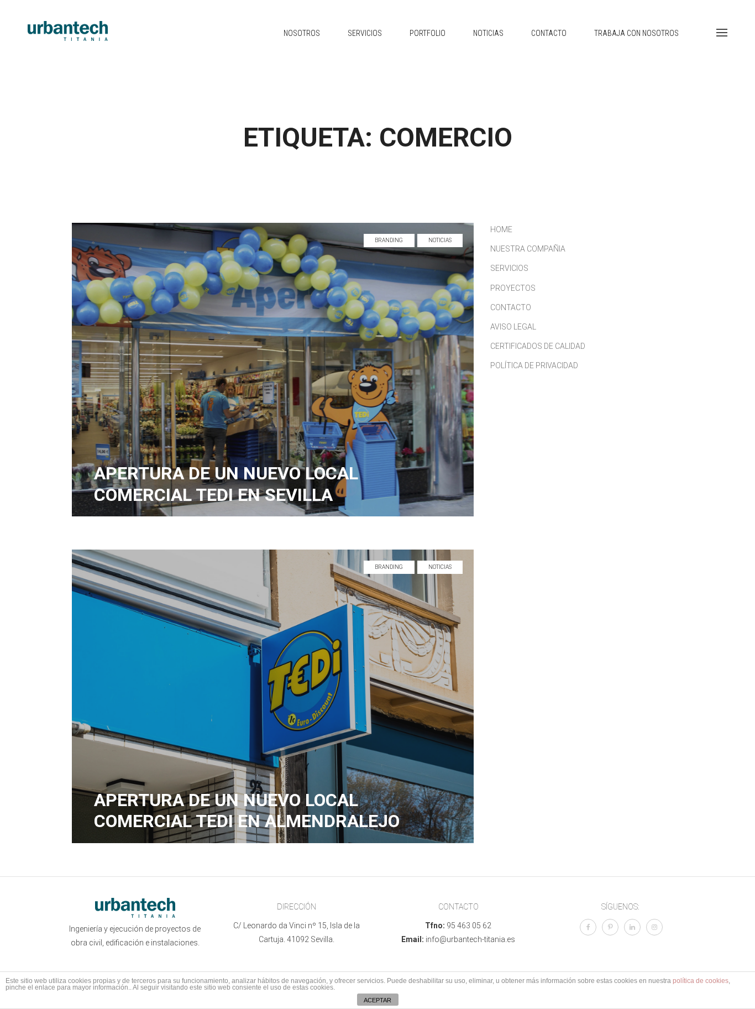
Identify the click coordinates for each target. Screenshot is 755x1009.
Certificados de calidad (537, 346)
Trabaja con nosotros (636, 33)
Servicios (365, 33)
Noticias (488, 33)
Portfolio (427, 33)
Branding (389, 240)
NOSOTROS (302, 33)
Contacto (549, 33)
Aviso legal (513, 326)
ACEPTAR (377, 1000)
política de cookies (700, 981)
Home (501, 229)
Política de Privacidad (534, 365)
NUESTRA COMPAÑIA (527, 248)
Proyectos (513, 288)
